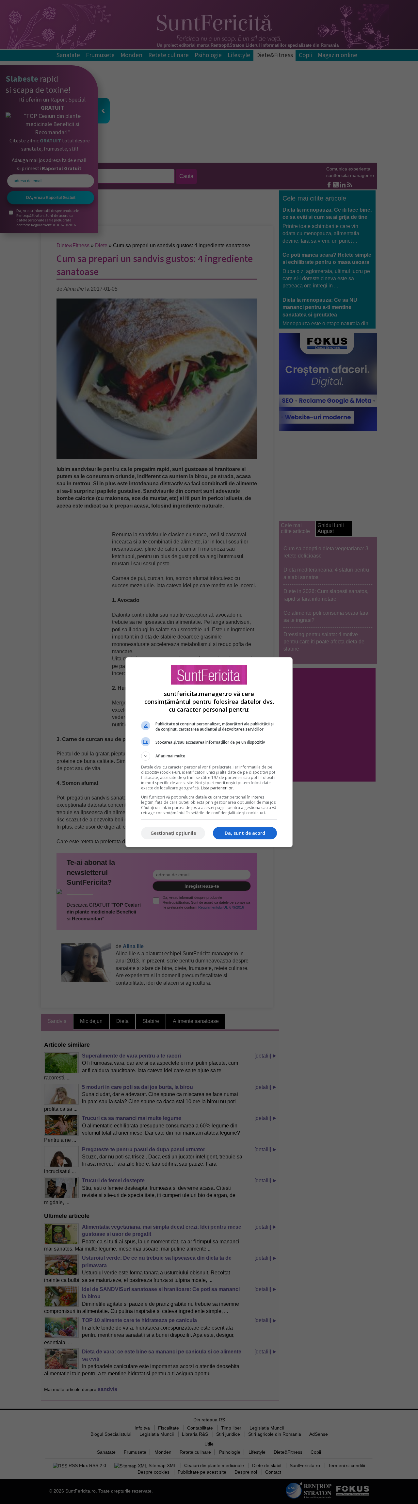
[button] (209, 756)
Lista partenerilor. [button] (217, 788)
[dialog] (209, 752)
